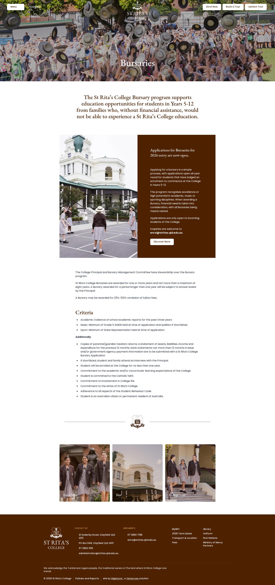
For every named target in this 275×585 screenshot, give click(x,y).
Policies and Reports (87, 578)
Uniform (207, 534)
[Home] (137, 10)
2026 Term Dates (182, 534)
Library (207, 529)
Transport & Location (184, 538)
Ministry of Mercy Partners (213, 544)
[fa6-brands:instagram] (205, 578)
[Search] (198, 7)
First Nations (210, 538)
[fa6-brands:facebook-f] (213, 578)
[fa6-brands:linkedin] (221, 578)
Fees (174, 543)
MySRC (176, 529)
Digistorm (117, 579)
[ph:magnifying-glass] (198, 7)
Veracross (132, 579)
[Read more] (205, 578)
